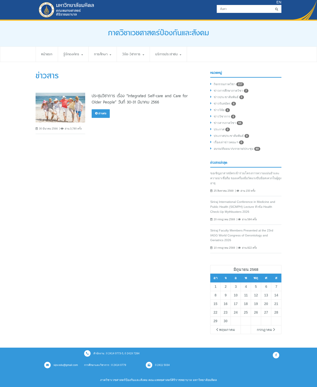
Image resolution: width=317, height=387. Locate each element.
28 (276, 312)
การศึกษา (101, 54)
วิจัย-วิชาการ (132, 54)
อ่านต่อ (102, 113)
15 (215, 304)
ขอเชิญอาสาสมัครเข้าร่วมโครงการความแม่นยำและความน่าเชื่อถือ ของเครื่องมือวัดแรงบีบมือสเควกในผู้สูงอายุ (245, 178)
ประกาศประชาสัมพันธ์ (231, 135)
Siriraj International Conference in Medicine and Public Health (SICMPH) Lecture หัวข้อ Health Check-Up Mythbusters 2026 (242, 206)
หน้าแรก (46, 54)
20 (266, 304)
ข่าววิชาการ (224, 116)
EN (278, 2)
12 (256, 295)
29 (215, 321)
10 (236, 295)
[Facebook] (276, 355)
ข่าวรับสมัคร (224, 103)
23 (226, 312)
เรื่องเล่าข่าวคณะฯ (228, 142)
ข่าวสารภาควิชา (227, 123)
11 (246, 295)
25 (246, 312)
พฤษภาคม (226, 329)
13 (266, 295)
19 (256, 304)
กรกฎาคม (265, 329)
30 (226, 321)
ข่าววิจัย (221, 110)
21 (276, 304)
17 (236, 304)
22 (215, 312)
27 (266, 312)
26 (256, 312)
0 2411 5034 (162, 365)
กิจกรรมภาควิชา (228, 84)
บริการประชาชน (167, 54)
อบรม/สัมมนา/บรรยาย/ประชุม (236, 148)
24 (236, 312)
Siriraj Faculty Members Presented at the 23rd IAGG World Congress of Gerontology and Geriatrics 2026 (241, 235)
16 (226, 304)
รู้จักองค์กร (72, 54)
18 (246, 304)
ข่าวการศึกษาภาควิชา (230, 90)
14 (276, 295)
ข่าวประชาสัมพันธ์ (228, 97)
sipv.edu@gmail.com (65, 365)
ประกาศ (221, 129)
